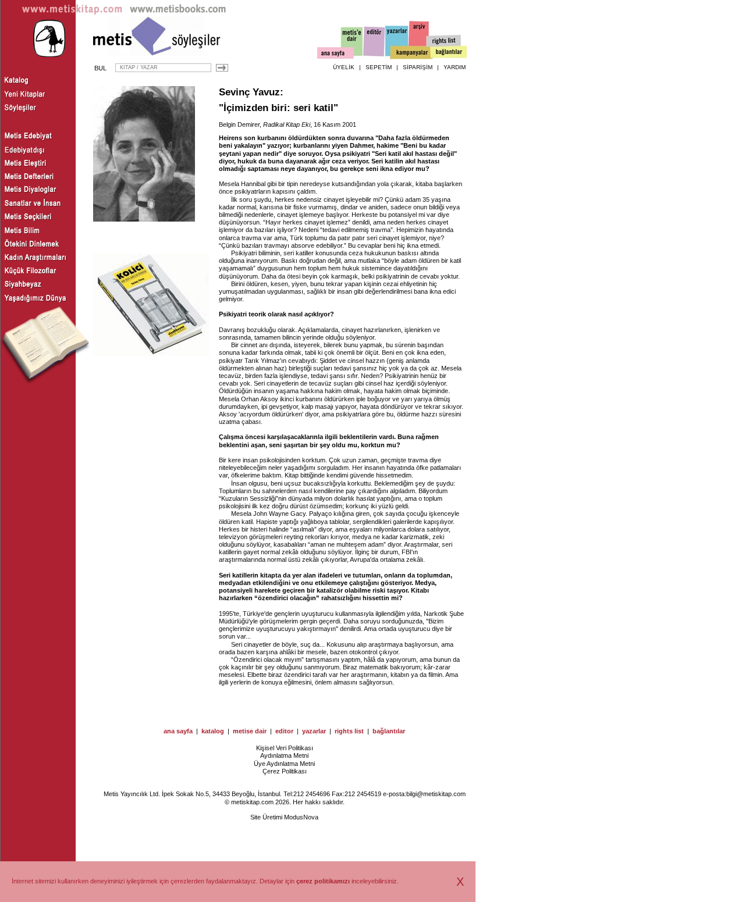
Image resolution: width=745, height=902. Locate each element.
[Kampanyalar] (411, 53)
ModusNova (301, 817)
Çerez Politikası (284, 771)
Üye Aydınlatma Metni (284, 763)
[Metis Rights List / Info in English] (444, 41)
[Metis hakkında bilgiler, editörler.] (352, 42)
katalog (212, 731)
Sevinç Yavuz (249, 92)
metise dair (250, 731)
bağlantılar (388, 731)
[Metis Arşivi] (419, 39)
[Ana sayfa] (335, 54)
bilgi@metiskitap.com (436, 793)
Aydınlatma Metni (284, 755)
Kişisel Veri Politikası (284, 747)
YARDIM (455, 67)
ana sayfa (178, 731)
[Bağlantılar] (449, 53)
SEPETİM (379, 67)
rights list (349, 731)
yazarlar (314, 731)
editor (284, 731)
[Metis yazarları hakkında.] (397, 41)
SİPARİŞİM (417, 67)
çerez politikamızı (323, 881)
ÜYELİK (343, 67)
